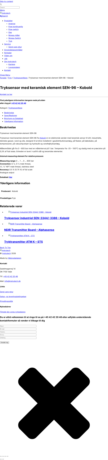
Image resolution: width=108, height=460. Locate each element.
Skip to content (6, 1)
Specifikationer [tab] (10, 115)
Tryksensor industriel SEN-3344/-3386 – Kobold (36, 218)
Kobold (43, 138)
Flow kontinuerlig (15, 26)
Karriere (11, 64)
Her (10, 177)
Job (5, 58)
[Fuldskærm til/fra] (3, 456)
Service (7, 44)
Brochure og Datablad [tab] (13, 118)
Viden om (8, 56)
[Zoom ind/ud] (1, 456)
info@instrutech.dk (13, 281)
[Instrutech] (5, 13)
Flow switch (13, 29)
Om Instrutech (10, 61)
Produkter (8, 21)
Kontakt (7, 70)
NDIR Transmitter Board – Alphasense (29, 229)
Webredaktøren (14, 258)
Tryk (10, 41)
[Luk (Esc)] (7, 456)
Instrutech (6, 253)
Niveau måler (14, 35)
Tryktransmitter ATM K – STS (23, 241)
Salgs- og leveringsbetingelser (13, 296)
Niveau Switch (14, 38)
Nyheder (8, 53)
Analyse (11, 24)
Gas (10, 32)
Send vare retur (15, 47)
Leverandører (14, 67)
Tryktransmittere (20, 78)
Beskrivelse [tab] (9, 113)
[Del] (5, 456)
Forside (3, 78)
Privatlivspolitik (6, 301)
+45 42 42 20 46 (18, 103)
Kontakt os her (6, 94)
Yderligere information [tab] (13, 121)
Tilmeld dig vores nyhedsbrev (13, 312)
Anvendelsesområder (13, 50)
